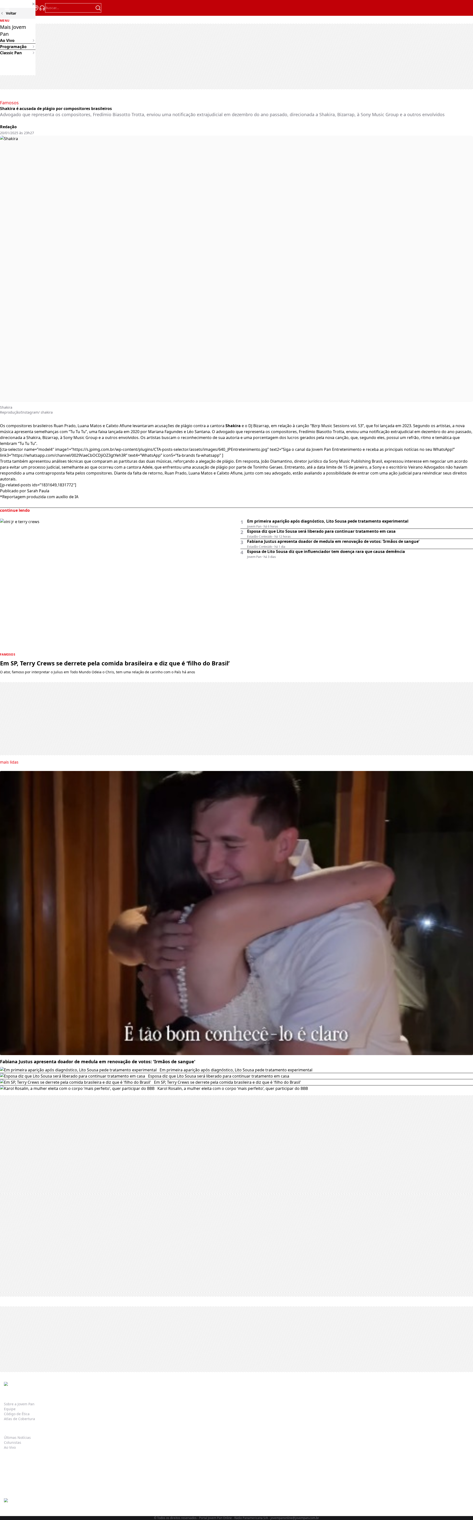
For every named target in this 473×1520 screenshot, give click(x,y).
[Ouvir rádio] (42, 8)
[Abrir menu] (7, 8)
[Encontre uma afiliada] (36, 8)
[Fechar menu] (17, 4)
